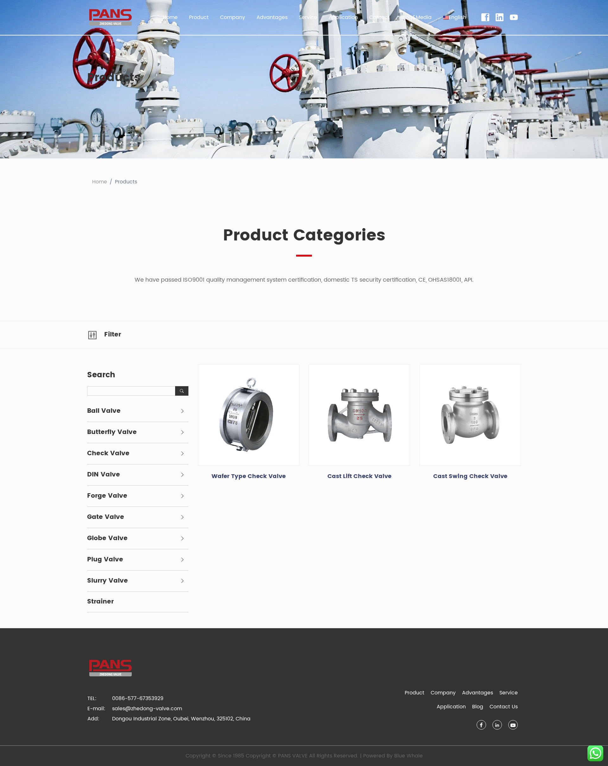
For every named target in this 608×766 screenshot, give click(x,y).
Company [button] (232, 17)
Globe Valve (107, 538)
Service (508, 693)
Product (414, 693)
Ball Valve (104, 411)
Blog (477, 707)
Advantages (272, 17)
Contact (379, 17)
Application (451, 707)
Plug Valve (105, 560)
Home (170, 17)
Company (443, 693)
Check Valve (108, 453)
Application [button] (343, 17)
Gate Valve (105, 517)
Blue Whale (408, 756)
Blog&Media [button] (416, 17)
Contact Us (504, 707)
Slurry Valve (107, 581)
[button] (454, 17)
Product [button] (199, 17)
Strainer (100, 602)
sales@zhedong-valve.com (147, 709)
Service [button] (308, 17)
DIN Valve (103, 475)
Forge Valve (107, 496)
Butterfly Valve (112, 432)
